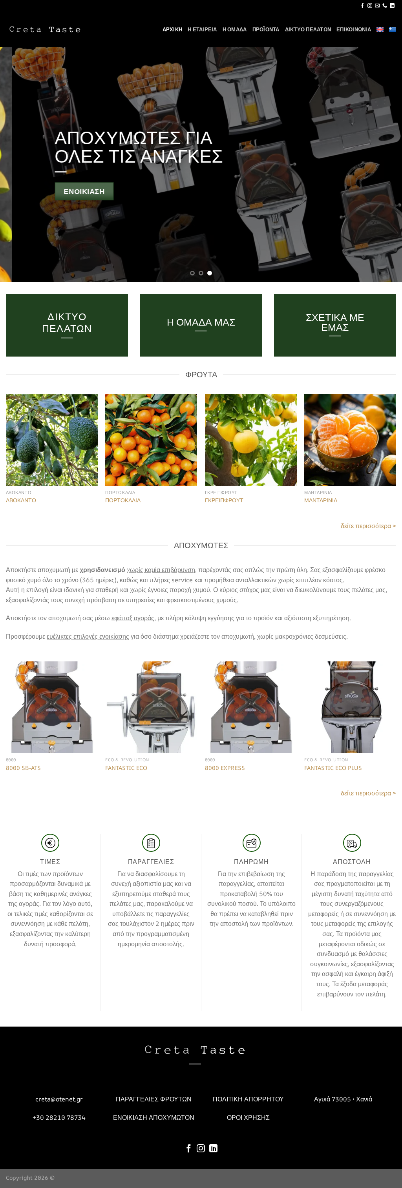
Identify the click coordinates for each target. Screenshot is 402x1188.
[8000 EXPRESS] (251, 707)
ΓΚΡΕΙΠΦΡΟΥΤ (224, 500)
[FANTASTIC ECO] (151, 707)
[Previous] (18, 164)
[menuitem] (380, 29)
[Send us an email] (377, 6)
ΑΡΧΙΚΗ (173, 29)
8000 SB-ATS (23, 767)
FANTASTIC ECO (126, 767)
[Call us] (384, 6)
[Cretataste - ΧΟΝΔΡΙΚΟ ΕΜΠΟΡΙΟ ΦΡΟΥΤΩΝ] (45, 29)
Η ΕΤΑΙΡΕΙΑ (202, 29)
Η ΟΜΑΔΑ (235, 29)
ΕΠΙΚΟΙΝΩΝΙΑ (353, 29)
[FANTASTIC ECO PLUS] (350, 707)
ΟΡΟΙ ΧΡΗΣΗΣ (248, 1117)
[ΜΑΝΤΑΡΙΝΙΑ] (350, 440)
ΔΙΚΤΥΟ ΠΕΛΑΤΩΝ (308, 29)
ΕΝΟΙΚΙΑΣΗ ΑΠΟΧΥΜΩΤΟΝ (153, 1117)
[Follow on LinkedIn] (392, 6)
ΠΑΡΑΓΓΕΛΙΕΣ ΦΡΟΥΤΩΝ (154, 1099)
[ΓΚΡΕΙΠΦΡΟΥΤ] (251, 440)
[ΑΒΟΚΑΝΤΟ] (52, 440)
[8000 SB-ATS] (52, 707)
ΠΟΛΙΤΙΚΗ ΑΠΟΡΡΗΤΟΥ (248, 1099)
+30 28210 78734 (59, 1117)
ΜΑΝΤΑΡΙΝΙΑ (320, 500)
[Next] (384, 164)
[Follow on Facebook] (362, 6)
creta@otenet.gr (59, 1099)
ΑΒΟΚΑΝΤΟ (21, 500)
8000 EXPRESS (225, 767)
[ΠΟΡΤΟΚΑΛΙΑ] (151, 440)
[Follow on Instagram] (369, 6)
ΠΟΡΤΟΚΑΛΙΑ (123, 500)
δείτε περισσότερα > (368, 526)
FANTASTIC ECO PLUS (333, 767)
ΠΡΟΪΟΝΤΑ (266, 29)
